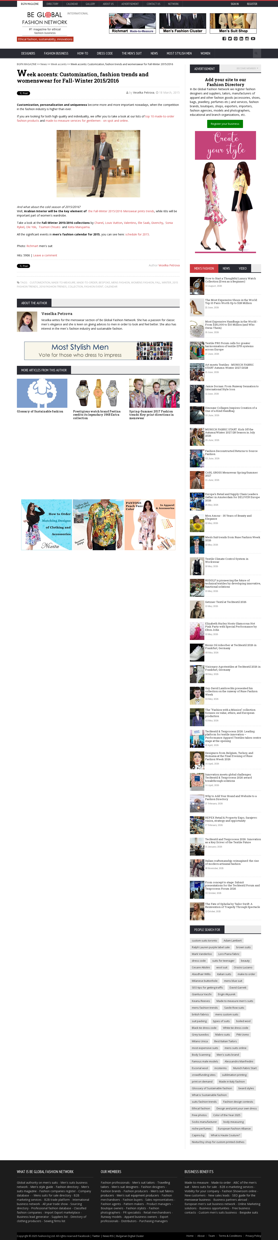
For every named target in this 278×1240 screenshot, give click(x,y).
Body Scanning (201, 1054)
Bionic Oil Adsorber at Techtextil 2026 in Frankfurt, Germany (230, 646)
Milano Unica (200, 1041)
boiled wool (243, 1021)
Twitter (230, 39)
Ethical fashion (201, 1108)
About (201, 1236)
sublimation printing (234, 1075)
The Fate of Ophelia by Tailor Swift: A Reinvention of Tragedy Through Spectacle (232, 905)
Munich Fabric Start (245, 1068)
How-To (82, 53)
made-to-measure (63, 282)
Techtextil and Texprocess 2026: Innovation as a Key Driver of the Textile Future (233, 840)
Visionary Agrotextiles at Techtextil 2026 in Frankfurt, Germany (232, 668)
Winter (166, 282)
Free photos (199, 1115)
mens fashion (120, 282)
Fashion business (56, 53)
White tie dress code (235, 1028)
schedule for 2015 (137, 234)
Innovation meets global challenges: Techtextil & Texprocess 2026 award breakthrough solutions (228, 778)
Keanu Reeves (201, 1001)
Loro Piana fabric (228, 954)
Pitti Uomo (242, 1034)
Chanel (98, 223)
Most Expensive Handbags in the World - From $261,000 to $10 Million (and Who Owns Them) (231, 325)
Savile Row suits (234, 1007)
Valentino (130, 223)
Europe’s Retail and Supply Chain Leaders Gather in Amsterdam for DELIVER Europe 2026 (232, 497)
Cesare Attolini (201, 967)
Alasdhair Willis (201, 974)
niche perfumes (201, 1128)
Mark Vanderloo (202, 954)
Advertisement (130, 4)
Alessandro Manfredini (239, 1061)
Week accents (59, 64)
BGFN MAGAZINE (26, 64)
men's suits (50, 1182)
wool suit (221, 967)
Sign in (235, 4)
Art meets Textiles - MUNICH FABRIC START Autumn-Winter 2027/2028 (229, 366)
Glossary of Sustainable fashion (40, 411)
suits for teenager (223, 960)
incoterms (221, 1068)
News (154, 53)
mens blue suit (233, 981)
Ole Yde (31, 227)
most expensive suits (205, 1048)
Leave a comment (45, 255)
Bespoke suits (249, 1212)
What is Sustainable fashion (209, 1095)
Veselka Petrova (143, 92)
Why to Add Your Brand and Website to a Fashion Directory (231, 797)
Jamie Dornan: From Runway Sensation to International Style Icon (232, 387)
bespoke (104, 282)
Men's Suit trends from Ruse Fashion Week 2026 (232, 538)
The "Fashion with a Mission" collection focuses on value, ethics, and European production (230, 713)
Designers (28, 53)
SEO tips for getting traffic (207, 987)
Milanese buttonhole (205, 981)
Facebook (224, 39)
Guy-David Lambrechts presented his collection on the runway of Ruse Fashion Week (231, 691)
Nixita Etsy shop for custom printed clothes (218, 1142)
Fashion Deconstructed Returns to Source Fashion (231, 452)
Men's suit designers (125, 1187)
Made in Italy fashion (232, 1081)
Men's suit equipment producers (138, 1195)
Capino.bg (198, 1135)
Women (205, 53)
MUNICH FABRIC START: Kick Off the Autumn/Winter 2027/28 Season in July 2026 (230, 432)
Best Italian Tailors (225, 1041)
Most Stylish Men (179, 53)
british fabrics (200, 1014)
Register (252, 4)
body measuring (233, 1122)
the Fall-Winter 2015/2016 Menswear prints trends (121, 211)
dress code (199, 960)
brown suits (243, 947)
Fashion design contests (238, 1101)
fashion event (93, 286)
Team (211, 1236)
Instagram (247, 39)
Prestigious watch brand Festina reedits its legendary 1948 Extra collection (96, 414)
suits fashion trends (204, 1101)
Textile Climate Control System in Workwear (226, 560)
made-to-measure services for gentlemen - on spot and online (87, 120)
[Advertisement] (139, 453)
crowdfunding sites (204, 1075)
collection (75, 286)
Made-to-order (221, 1182)
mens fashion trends (205, 1007)
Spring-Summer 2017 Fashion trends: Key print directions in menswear (151, 414)
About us (108, 4)
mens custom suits (226, 1014)
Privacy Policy (253, 1236)
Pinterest (236, 39)
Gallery (90, 4)
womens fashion (142, 282)
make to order (246, 974)
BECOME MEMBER (246, 68)
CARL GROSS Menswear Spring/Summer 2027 (231, 474)
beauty (245, 960)
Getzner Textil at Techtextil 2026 (225, 602)
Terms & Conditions (230, 1236)
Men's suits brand (228, 1054)
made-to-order (87, 282)
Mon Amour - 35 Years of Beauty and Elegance (228, 517)
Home (190, 1236)
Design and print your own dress (237, 1108)
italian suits (224, 974)
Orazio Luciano (243, 967)
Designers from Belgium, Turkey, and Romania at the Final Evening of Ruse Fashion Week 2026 (229, 756)
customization (40, 282)
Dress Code (105, 53)
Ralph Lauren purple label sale (211, 947)
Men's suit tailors (143, 1182)
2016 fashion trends (53, 286)
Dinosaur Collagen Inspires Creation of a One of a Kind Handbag (231, 409)
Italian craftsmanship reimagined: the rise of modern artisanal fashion (232, 862)
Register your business (225, 124)
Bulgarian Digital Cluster (130, 1236)
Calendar (72, 4)
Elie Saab (144, 223)
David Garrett (238, 987)
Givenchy (157, 223)
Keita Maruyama (79, 227)
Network (173, 4)
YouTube (253, 39)
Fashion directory (67, 1187)
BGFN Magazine (30, 4)
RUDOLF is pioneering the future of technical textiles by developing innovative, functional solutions (233, 583)
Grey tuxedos (200, 1034)
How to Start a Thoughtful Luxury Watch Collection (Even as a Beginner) (230, 280)
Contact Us (153, 4)
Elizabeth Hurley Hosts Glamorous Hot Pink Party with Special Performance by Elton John (231, 627)
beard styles (246, 1088)
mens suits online (235, 1048)
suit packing (199, 1021)
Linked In (241, 39)
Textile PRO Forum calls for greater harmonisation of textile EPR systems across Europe (229, 346)
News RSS (108, 1236)
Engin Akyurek (226, 994)
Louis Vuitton (113, 223)
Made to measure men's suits (235, 1001)
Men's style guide (41, 1187)
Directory (52, 4)
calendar (111, 286)
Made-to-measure (197, 1182)
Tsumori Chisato (49, 227)
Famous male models (205, 1061)
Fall (158, 282)
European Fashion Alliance (234, 1128)
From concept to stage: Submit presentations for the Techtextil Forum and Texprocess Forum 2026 (232, 885)
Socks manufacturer (204, 1122)
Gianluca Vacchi (201, 994)
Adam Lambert (233, 940)
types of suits (221, 1021)
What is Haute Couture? (225, 1135)
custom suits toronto (204, 940)
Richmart (32, 246)
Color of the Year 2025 (226, 1115)
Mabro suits (222, 1034)
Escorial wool (200, 1068)
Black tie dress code (204, 1028)
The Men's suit (132, 53)
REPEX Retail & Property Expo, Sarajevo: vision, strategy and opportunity (231, 819)
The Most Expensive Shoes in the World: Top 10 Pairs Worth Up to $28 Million (231, 301)
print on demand (202, 1081)
